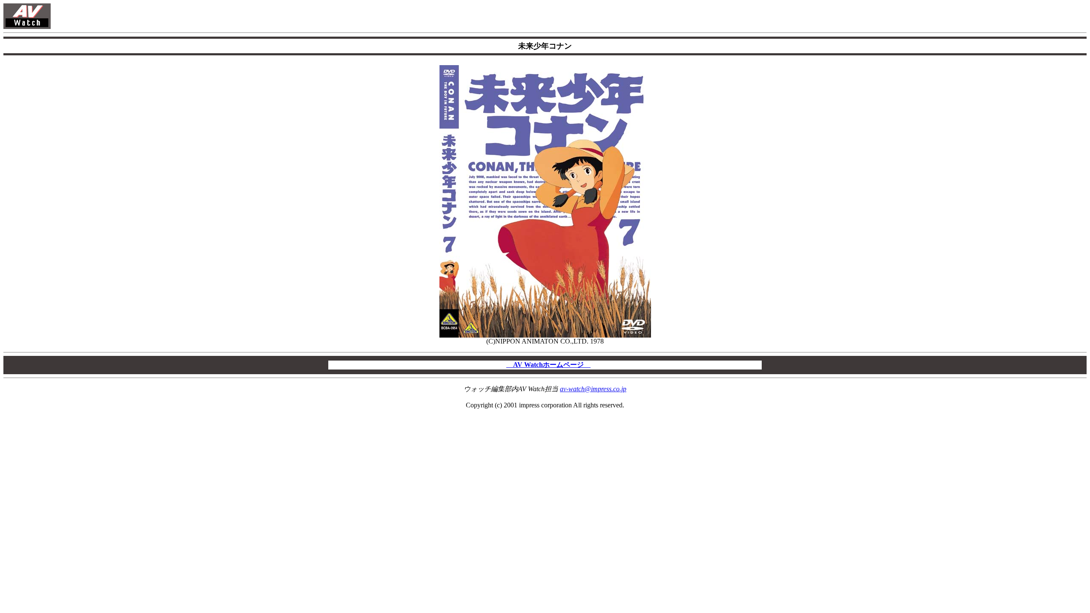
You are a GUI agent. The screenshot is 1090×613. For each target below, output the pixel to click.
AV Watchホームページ (548, 364)
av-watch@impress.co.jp (593, 388)
